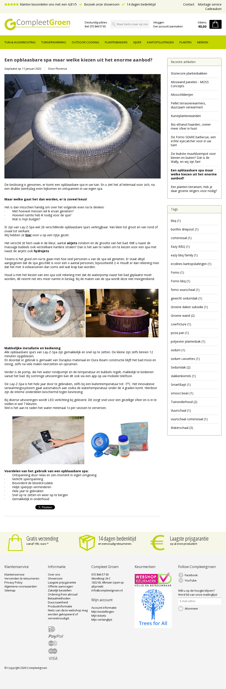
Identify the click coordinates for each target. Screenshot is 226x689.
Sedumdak (180, 367)
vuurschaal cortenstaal (189, 419)
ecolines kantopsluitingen (191, 264)
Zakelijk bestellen (60, 590)
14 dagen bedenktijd (141, 4)
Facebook (191, 575)
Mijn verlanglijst (101, 620)
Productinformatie (60, 606)
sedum (178, 350)
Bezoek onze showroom (101, 4)
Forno (177, 272)
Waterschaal (182, 428)
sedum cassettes (185, 359)
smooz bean (182, 393)
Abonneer (191, 608)
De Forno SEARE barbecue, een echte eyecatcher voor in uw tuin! (193, 141)
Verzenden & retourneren (21, 578)
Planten (185, 42)
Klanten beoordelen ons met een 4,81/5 (48, 4)
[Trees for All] (153, 627)
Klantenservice (14, 574)
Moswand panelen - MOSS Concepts (190, 84)
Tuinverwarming (53, 42)
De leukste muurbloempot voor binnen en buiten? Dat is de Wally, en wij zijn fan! (193, 158)
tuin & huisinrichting (20, 42)
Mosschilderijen (182, 94)
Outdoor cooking (85, 42)
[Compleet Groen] (38, 24)
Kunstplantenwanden (186, 116)
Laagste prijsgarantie (189, 538)
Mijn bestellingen (102, 612)
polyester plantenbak (188, 341)
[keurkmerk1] (153, 585)
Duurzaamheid (58, 602)
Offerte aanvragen (60, 586)
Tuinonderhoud (184, 402)
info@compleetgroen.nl (107, 590)
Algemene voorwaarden (20, 586)
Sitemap (9, 590)
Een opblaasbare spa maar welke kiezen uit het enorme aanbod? (78, 60)
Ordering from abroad (62, 594)
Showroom (55, 578)
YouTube (191, 580)
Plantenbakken (116, 42)
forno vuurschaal (185, 290)
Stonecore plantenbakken (189, 73)
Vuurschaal (181, 410)
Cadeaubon (213, 9)
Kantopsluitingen (160, 42)
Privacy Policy (13, 582)
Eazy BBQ (180, 246)
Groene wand (183, 315)
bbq (176, 221)
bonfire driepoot (185, 229)
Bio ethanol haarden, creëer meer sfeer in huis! (191, 126)
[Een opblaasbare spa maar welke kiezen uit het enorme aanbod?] (82, 180)
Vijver (137, 42)
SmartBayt (181, 384)
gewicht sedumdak (186, 298)
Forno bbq (180, 281)
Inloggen (158, 22)
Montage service (210, 4)
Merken (202, 42)
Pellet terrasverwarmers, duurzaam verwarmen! (188, 105)
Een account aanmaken (168, 26)
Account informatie (104, 608)
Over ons (54, 574)
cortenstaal (181, 238)
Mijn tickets (98, 616)
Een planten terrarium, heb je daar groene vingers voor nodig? (194, 189)
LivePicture (181, 324)
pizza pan (180, 333)
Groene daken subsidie (189, 307)
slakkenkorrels (183, 376)
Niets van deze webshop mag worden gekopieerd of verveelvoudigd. (68, 614)
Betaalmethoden (59, 598)
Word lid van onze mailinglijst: (198, 593)
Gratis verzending (42, 538)
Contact (188, 4)
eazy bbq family (184, 255)
